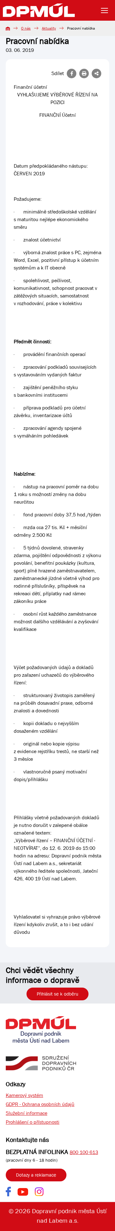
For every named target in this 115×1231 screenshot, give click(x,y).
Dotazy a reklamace (36, 1175)
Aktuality (49, 28)
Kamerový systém (24, 1095)
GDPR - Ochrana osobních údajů (40, 1104)
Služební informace (26, 1113)
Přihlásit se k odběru (57, 994)
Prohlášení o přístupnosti (32, 1122)
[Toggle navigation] (106, 10)
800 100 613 (84, 1152)
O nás (26, 28)
